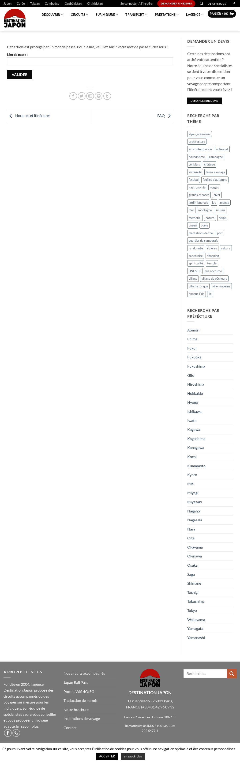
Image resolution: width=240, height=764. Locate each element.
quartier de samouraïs (203, 240)
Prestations (165, 14)
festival (194, 179)
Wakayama (196, 619)
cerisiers (194, 164)
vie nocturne (213, 271)
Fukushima (196, 366)
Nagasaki (194, 520)
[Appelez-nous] (16, 733)
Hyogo (192, 402)
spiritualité (196, 263)
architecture (197, 141)
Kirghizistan (95, 3)
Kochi (192, 456)
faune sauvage (215, 172)
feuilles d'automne (215, 179)
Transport (134, 14)
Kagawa (193, 429)
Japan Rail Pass (76, 682)
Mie (190, 484)
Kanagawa (195, 447)
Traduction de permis (81, 700)
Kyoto (192, 474)
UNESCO (195, 271)
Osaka (192, 565)
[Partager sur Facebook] (73, 96)
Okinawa (194, 556)
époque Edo (196, 294)
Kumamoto (196, 465)
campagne (216, 157)
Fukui (191, 348)
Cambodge (52, 3)
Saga (191, 574)
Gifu (190, 375)
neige (222, 218)
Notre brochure (76, 709)
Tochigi (193, 592)
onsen (193, 225)
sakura (225, 248)
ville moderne (221, 286)
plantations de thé (201, 233)
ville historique (198, 286)
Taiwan (35, 3)
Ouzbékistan (73, 3)
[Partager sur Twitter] (82, 96)
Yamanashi (196, 637)
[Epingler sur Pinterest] (98, 96)
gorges (214, 187)
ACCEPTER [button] (107, 756)
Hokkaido (195, 393)
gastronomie (197, 187)
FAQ (161, 115)
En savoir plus (27, 726)
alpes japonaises (199, 134)
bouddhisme (197, 157)
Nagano (193, 511)
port (220, 233)
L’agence (193, 14)
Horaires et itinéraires (32, 115)
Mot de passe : (17, 54)
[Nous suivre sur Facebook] (234, 3)
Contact (70, 727)
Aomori (193, 330)
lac (214, 202)
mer (191, 210)
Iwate (191, 420)
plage (204, 225)
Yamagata (195, 628)
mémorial (195, 218)
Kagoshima (196, 438)
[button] (136, 3)
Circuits (78, 14)
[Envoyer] (231, 673)
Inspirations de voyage (82, 718)
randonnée (196, 248)
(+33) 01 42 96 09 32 (157, 707)
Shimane (194, 583)
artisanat (222, 149)
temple (212, 263)
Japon (7, 3)
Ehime (192, 339)
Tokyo (192, 610)
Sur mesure (105, 14)
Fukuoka (194, 357)
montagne (205, 210)
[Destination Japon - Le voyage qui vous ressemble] (17, 19)
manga (224, 202)
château (209, 164)
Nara (191, 529)
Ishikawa (194, 411)
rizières (212, 248)
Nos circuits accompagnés (84, 673)
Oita (191, 538)
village (193, 278)
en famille (195, 172)
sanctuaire (196, 256)
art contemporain (200, 149)
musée (220, 210)
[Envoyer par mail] (90, 96)
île (210, 294)
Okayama (195, 547)
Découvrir (51, 14)
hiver (217, 195)
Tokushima (196, 601)
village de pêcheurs (214, 278)
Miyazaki (194, 502)
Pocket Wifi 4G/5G (79, 691)
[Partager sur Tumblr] (107, 96)
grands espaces (199, 195)
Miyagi (192, 492)
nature (210, 218)
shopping (213, 256)
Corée (21, 3)
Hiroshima (195, 384)
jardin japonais (198, 202)
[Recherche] (201, 3)
